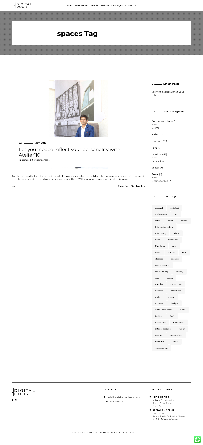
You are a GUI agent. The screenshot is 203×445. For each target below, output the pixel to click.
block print (173, 239)
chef (184, 252)
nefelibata (37, 160)
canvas (171, 252)
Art (176, 214)
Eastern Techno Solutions (122, 432)
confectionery (161, 271)
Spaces (155, 167)
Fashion (156, 134)
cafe (174, 246)
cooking (179, 271)
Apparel (159, 208)
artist (157, 220)
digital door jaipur (163, 309)
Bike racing (160, 233)
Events (155, 128)
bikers (176, 233)
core (157, 278)
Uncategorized (160, 181)
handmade (160, 322)
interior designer (163, 329)
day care (159, 303)
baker (170, 220)
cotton (170, 278)
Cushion (159, 290)
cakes (157, 252)
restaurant (160, 341)
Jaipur (182, 329)
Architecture (161, 214)
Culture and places (162, 121)
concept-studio (162, 265)
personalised (176, 335)
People (47, 160)
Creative (159, 284)
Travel (155, 174)
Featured (26, 160)
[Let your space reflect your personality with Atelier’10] (78, 124)
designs (174, 303)
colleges (175, 259)
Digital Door (91, 432)
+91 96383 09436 (114, 401)
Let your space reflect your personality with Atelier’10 (69, 152)
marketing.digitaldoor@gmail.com (123, 397)
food (172, 316)
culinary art (176, 284)
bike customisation (164, 227)
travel (175, 341)
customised (176, 290)
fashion (158, 316)
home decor (178, 322)
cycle (157, 297)
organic (158, 335)
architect (174, 208)
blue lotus (160, 246)
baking (184, 220)
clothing (159, 259)
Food (154, 147)
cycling (171, 297)
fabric (182, 309)
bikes (157, 239)
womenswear (161, 348)
